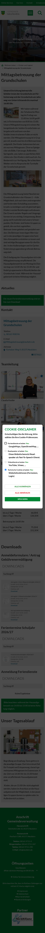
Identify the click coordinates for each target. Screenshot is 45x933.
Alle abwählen (22, 493)
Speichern (22, 499)
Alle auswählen (23, 486)
